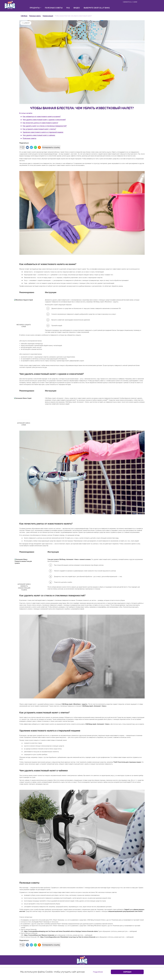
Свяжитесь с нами (130, 2)
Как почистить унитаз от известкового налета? (40, 123)
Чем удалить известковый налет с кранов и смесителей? (44, 120)
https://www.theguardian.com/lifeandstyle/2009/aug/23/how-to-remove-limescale (67, 937)
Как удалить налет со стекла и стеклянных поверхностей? (45, 126)
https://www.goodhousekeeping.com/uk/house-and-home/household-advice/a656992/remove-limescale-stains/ (61, 931)
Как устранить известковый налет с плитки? (39, 129)
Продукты (35, 8)
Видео (77, 8)
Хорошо (127, 972)
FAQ (68, 8)
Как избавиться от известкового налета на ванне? (42, 116)
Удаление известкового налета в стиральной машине (43, 132)
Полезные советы (54, 8)
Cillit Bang (24, 16)
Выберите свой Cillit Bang (97, 8)
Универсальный (48, 16)
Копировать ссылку (51, 147)
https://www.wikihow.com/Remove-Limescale (39, 935)
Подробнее (98, 972)
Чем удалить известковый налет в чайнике (39, 135)
